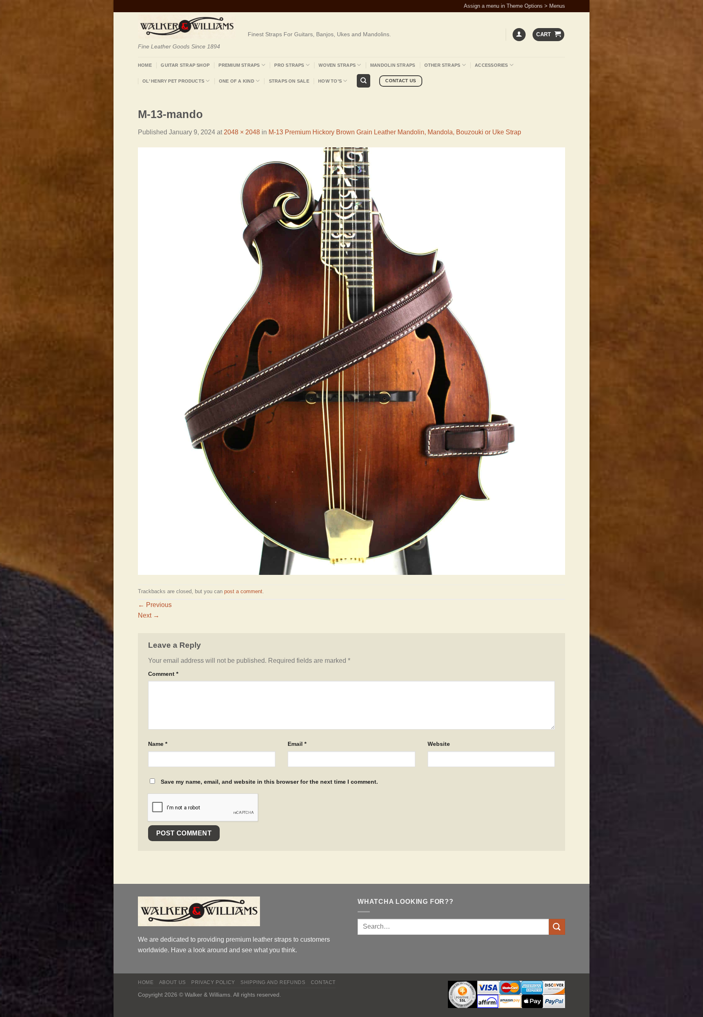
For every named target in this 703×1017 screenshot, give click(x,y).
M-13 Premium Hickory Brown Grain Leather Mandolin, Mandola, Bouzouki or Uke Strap (395, 132)
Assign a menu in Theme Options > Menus (514, 6)
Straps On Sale (289, 81)
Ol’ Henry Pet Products (173, 81)
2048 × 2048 (242, 132)
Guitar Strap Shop (185, 65)
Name (157, 744)
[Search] (363, 81)
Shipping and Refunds (272, 982)
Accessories (491, 65)
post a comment (243, 591)
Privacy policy (213, 982)
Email (297, 744)
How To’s (330, 81)
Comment (163, 674)
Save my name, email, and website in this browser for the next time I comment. (269, 781)
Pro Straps (289, 65)
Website (439, 744)
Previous (155, 604)
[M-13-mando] (351, 360)
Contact (323, 982)
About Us (172, 982)
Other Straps (442, 65)
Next (148, 615)
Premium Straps (239, 65)
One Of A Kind (236, 81)
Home (145, 65)
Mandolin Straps (392, 65)
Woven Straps (337, 65)
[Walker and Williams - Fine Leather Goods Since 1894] (187, 27)
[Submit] (557, 927)
